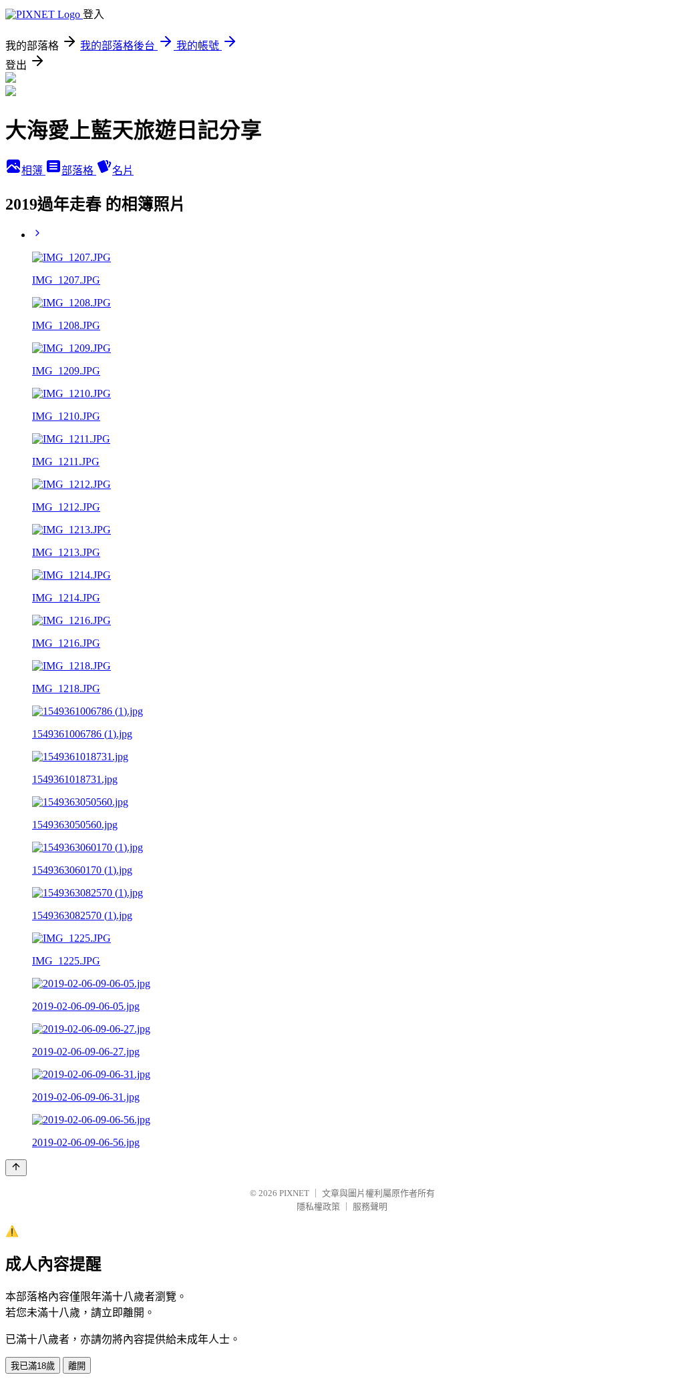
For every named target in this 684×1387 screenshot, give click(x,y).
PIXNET (294, 1193)
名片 (123, 170)
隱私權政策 (318, 1206)
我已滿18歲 (33, 1366)
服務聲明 (370, 1206)
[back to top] (16, 1167)
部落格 (78, 170)
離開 (77, 1366)
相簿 (33, 170)
